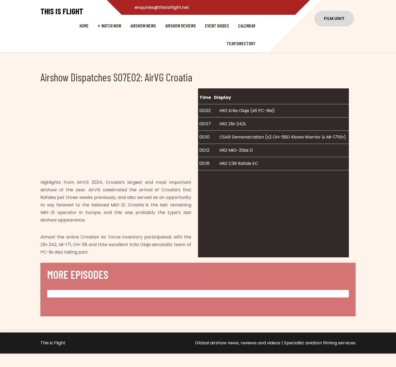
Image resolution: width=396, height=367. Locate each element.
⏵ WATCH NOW (109, 25)
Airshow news (143, 25)
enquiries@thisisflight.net (162, 7)
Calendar (246, 25)
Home (84, 25)
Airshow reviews (180, 25)
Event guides (217, 25)
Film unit (334, 18)
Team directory (241, 43)
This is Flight (61, 11)
